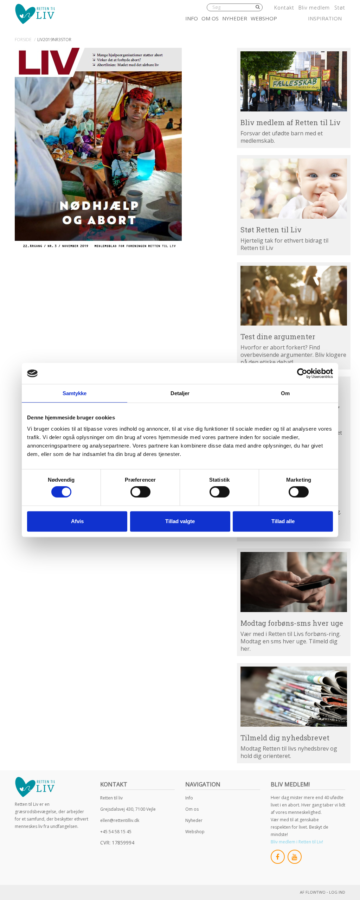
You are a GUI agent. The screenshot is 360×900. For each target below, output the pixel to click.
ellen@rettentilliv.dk (119, 820)
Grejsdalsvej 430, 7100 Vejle (128, 809)
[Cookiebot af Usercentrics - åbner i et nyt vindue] (302, 373)
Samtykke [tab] (75, 393)
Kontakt (284, 7)
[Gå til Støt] (293, 189)
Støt (339, 7)
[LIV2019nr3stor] (98, 149)
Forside (23, 40)
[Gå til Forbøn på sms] (293, 582)
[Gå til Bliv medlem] (293, 81)
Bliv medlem (314, 7)
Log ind (337, 892)
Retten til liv (111, 798)
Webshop (264, 18)
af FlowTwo (313, 892)
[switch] (140, 491)
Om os (210, 18)
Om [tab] (285, 393)
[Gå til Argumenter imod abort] (293, 296)
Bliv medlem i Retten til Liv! (297, 842)
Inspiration (325, 18)
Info (191, 18)
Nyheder (234, 18)
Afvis (77, 521)
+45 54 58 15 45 (115, 832)
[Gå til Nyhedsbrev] (293, 697)
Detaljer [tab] (180, 393)
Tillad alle (283, 521)
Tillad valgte (180, 521)
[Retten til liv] (35, 14)
